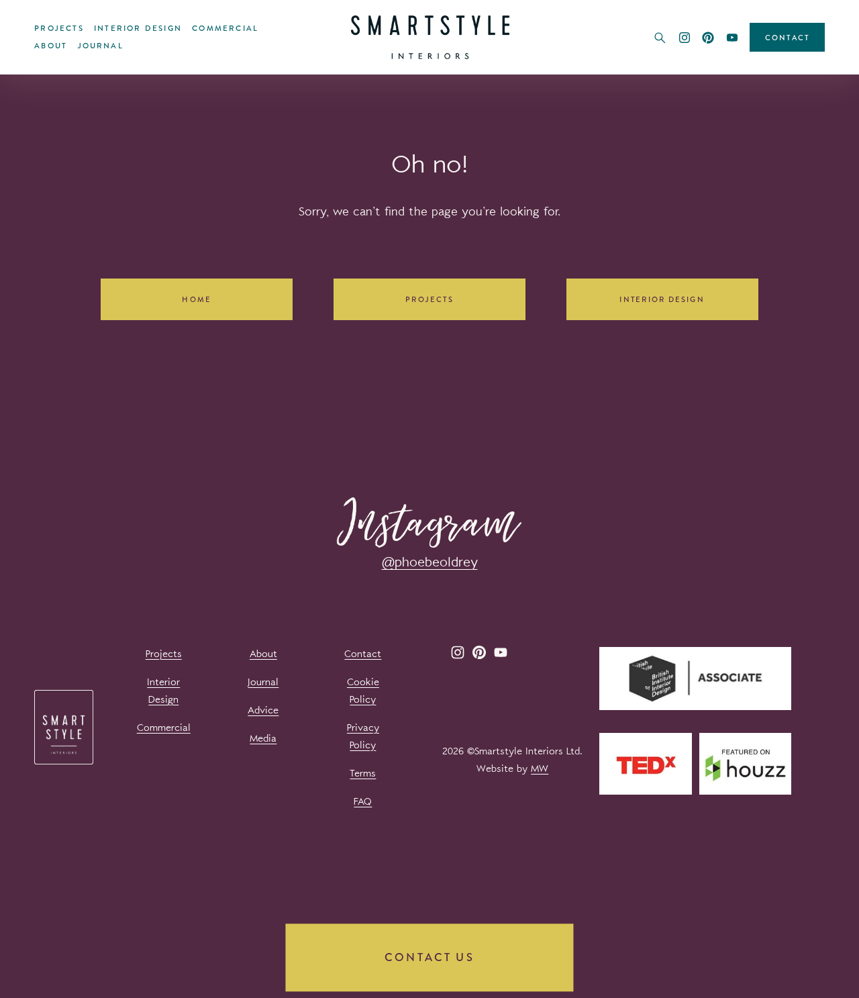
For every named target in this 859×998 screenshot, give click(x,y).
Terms (363, 773)
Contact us (429, 958)
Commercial (225, 28)
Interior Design (138, 28)
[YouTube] (732, 37)
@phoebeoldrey (430, 562)
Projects (59, 28)
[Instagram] (684, 37)
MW (539, 768)
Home (196, 299)
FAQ (363, 801)
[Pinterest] (708, 37)
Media (263, 738)
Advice (263, 710)
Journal (100, 45)
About (50, 45)
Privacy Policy (363, 736)
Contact (787, 37)
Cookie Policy (363, 691)
